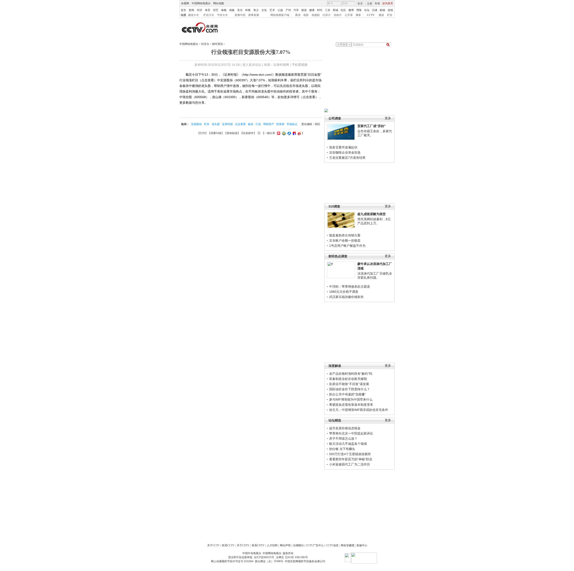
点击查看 (240, 124)
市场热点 (292, 124)
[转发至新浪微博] (298, 133)
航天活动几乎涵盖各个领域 (348, 443)
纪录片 (327, 15)
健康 (312, 10)
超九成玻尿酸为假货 (371, 214)
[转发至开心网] (278, 133)
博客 (359, 10)
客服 (377, 3)
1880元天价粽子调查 (343, 291)
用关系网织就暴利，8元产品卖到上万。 (374, 221)
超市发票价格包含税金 (345, 428)
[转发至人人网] (288, 133)
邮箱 (382, 10)
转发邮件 (248, 133)
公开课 (349, 15)
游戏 (390, 10)
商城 (335, 10)
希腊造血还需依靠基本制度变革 (351, 404)
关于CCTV (213, 545)
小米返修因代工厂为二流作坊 (349, 464)
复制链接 (232, 133)
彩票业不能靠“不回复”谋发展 (349, 384)
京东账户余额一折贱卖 (345, 240)
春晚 (223, 10)
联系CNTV (258, 545)
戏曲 (232, 10)
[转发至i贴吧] (294, 133)
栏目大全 (208, 15)
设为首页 (387, 3)
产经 (288, 10)
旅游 (304, 10)
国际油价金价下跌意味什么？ (349, 389)
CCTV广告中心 (315, 545)
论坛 (367, 10)
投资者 (280, 124)
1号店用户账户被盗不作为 (347, 245)
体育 (207, 10)
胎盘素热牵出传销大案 (345, 235)
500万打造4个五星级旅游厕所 (350, 454)
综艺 (215, 10)
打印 (202, 133)
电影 (306, 15)
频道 (381, 15)
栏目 (389, 15)
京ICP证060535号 (264, 557)
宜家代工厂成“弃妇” (371, 126)
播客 (358, 15)
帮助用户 (268, 124)
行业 (258, 124)
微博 (351, 10)
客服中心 (362, 545)
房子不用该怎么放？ (343, 438)
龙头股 (216, 124)
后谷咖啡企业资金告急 (345, 152)
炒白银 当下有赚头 (342, 449)
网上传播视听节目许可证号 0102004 (232, 561)
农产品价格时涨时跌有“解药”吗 (350, 373)
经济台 (205, 44)
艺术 (272, 10)
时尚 (319, 10)
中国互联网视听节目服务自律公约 (305, 561)
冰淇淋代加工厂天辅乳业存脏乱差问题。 (374, 275)
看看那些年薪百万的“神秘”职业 (350, 459)
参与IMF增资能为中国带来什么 (350, 399)
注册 (369, 3)
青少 (256, 10)
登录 (360, 3)
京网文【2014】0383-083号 (292, 557)
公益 (280, 10)
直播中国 (240, 15)
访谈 (374, 10)
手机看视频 (299, 64)
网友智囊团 (347, 545)
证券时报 (227, 124)
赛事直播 (253, 15)
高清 (297, 15)
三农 (327, 10)
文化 (264, 10)
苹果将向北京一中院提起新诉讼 (351, 433)
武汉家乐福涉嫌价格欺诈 (346, 297)
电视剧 (316, 15)
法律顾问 (298, 545)
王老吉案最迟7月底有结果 (347, 157)
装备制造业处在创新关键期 (348, 379)
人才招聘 (272, 545)
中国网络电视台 (201, 3)
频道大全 (193, 15)
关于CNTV (243, 545)
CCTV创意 (332, 545)
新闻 (191, 10)
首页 (183, 10)
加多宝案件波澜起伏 (343, 147)
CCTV (371, 15)
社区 (343, 10)
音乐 (240, 10)
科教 (248, 10)
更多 (388, 118)
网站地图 (218, 3)
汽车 (296, 10)
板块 (250, 124)
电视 (183, 15)
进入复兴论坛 (251, 64)
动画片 (338, 15)
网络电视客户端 (279, 15)
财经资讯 (217, 44)
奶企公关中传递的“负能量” (347, 394)
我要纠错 (216, 133)
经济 (199, 10)
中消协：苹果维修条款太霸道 (349, 286)
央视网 (185, 3)
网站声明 (285, 545)
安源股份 (196, 124)
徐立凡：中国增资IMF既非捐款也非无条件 (358, 410)
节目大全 (222, 15)
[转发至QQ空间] (283, 133)
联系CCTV (228, 545)
